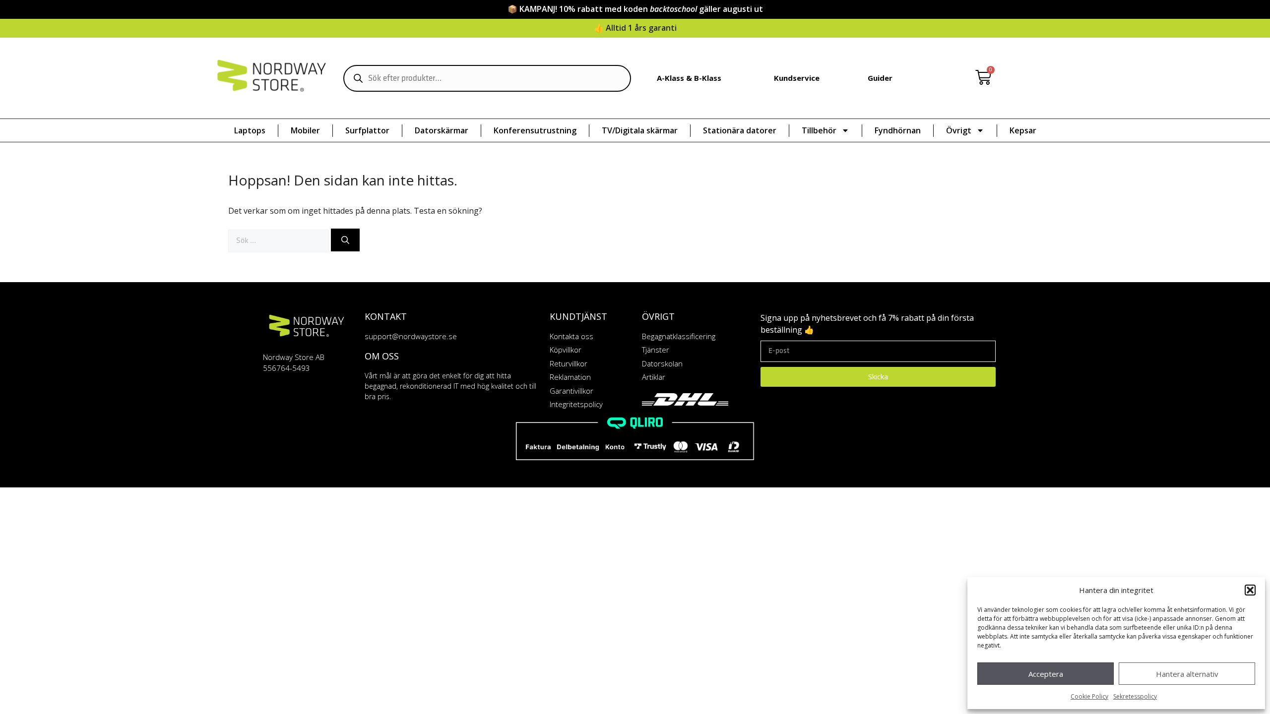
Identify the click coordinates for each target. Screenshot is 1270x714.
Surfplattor (367, 130)
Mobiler (305, 130)
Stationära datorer (739, 130)
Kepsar (1023, 130)
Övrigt (958, 130)
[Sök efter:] (279, 240)
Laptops (249, 130)
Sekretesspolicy (1135, 696)
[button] (1250, 590)
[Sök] (345, 240)
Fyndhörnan (898, 130)
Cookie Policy (1089, 696)
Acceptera (1045, 674)
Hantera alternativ (1187, 674)
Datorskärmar (441, 130)
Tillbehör (819, 130)
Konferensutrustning (535, 130)
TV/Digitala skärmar (640, 130)
